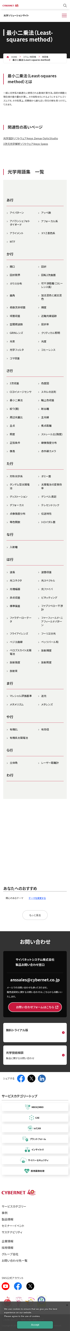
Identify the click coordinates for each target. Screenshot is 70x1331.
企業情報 (7, 1241)
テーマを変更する (37, 898)
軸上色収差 (47, 400)
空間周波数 (16, 324)
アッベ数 (46, 212)
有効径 (45, 729)
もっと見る (35, 915)
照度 (12, 434)
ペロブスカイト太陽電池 (20, 652)
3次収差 (14, 383)
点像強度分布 (17, 513)
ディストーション (18, 496)
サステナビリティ (12, 1232)
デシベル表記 (48, 496)
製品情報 (7, 1219)
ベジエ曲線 (16, 642)
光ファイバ (47, 589)
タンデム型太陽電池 (20, 486)
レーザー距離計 (50, 762)
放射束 (14, 671)
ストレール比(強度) (52, 434)
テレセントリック (50, 505)
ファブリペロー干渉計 (52, 607)
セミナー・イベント (13, 1226)
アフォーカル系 (49, 221)
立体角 (14, 762)
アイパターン (17, 212)
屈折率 (45, 324)
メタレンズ (47, 704)
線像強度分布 (49, 442)
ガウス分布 (16, 283)
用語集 (45, 56)
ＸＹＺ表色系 (48, 233)
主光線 (45, 417)
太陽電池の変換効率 (51, 486)
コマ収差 (15, 358)
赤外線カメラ (48, 451)
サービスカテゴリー (14, 1206)
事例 (4, 1213)
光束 (12, 341)
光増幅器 (15, 589)
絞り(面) (14, 408)
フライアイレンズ (19, 633)
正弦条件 (15, 442)
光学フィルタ (17, 349)
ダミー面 (46, 476)
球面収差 (15, 316)
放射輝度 (46, 650)
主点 (12, 425)
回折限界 (15, 275)
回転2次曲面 (48, 275)
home (14, 56)
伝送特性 (46, 513)
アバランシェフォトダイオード (20, 222)
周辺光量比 (16, 417)
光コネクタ (16, 580)
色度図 (45, 383)
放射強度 (15, 662)
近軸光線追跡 (49, 316)
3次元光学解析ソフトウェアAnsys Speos (25, 144)
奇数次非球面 (17, 307)
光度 (43, 341)
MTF (12, 241)
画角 (12, 295)
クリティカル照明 (50, 333)
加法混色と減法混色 (51, 297)
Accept (35, 1324)
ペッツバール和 (49, 642)
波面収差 (46, 572)
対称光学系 (16, 476)
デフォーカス (17, 505)
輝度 (43, 307)
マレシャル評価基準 (21, 696)
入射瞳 (14, 547)
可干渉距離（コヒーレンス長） (52, 285)
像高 (12, 451)
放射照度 (46, 662)
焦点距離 (46, 425)
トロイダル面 (48, 522)
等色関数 (15, 522)
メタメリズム (17, 704)
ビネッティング (49, 597)
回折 (43, 266)
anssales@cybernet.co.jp (35, 979)
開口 (12, 266)
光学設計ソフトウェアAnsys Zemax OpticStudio (30, 138)
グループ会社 (10, 1254)
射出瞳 (45, 408)
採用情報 (7, 1247)
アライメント (16, 233)
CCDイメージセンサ (20, 391)
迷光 (43, 696)
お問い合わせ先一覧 (15, 1260)
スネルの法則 (48, 391)
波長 (12, 572)
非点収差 (15, 597)
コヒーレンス (48, 349)
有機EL (14, 729)
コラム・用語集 (29, 56)
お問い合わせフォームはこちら (35, 1007)
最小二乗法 (16, 400)
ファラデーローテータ (21, 619)
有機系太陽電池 (19, 737)
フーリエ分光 (48, 633)
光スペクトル (48, 580)
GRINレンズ (16, 333)
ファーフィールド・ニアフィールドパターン (52, 621)
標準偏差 (15, 606)
